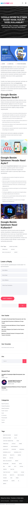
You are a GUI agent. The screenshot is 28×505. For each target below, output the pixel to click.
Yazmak (5, 477)
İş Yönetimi (4, 415)
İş (18, 480)
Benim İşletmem (13, 246)
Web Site (12, 475)
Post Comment (7, 298)
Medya (4, 457)
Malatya (12, 455)
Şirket (4, 483)
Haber (20, 443)
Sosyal (21, 466)
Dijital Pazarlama (5, 403)
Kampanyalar (4, 417)
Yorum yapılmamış (21, 63)
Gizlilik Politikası (14, 500)
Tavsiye (15, 472)
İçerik (3, 413)
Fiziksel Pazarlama (6, 406)
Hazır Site (5, 449)
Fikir (18, 440)
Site (15, 466)
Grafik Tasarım (5, 410)
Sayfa (20, 463)
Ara (22, 305)
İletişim (21, 500)
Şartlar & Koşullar (5, 500)
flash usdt (8, 504)
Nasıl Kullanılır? (6, 252)
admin (3, 63)
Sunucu (3, 420)
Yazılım (3, 422)
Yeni (11, 477)
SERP (9, 466)
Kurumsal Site (17, 452)
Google (13, 249)
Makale (5, 455)
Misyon (11, 457)
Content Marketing (8, 440)
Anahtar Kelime (7, 435)
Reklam (13, 463)
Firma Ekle (4, 249)
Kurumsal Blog (7, 452)
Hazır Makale (14, 446)
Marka (19, 455)
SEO (4, 466)
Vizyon (4, 475)
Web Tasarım (21, 475)
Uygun (22, 472)
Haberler (5, 446)
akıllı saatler (2, 504)
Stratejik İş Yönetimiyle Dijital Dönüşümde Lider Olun (14, 319)
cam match (12, 504)
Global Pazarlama (5, 408)
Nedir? (16, 252)
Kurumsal (21, 449)
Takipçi (5, 469)
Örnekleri (5, 480)
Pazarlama (5, 463)
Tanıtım (12, 469)
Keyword (14, 449)
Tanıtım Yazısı (6, 472)
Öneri (17, 477)
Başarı (16, 435)
